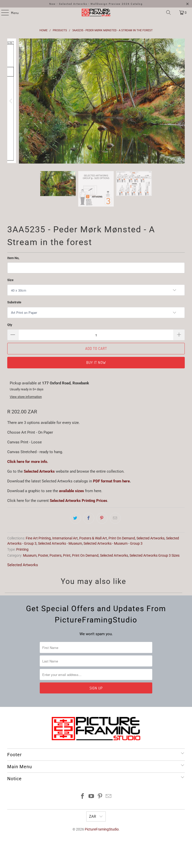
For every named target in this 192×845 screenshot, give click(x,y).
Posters (56, 555)
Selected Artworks (39, 471)
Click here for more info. (27, 461)
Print (66, 555)
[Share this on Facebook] (88, 518)
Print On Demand (121, 538)
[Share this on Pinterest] (102, 518)
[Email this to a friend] (115, 518)
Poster (43, 555)
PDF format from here (111, 481)
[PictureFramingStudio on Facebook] (82, 796)
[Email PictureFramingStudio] (108, 796)
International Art (65, 538)
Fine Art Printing (38, 538)
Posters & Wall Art (93, 538)
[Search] (168, 13)
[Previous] (11, 101)
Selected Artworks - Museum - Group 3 (113, 543)
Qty (9, 325)
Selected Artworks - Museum (60, 543)
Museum (29, 555)
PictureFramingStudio (102, 829)
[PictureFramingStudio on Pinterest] (100, 796)
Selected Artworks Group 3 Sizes (155, 555)
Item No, (13, 258)
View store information (26, 397)
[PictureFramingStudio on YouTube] (91, 796)
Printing (22, 549)
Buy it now (96, 362)
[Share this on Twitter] (75, 518)
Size (10, 280)
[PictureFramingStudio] (96, 13)
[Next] (181, 101)
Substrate (14, 302)
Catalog (137, 4)
